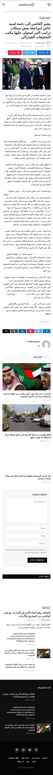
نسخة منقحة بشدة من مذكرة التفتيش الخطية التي (29, 194)
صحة (27, 761)
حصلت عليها (20, 294)
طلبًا (28, 141)
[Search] (3, 4)
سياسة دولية (46, 607)
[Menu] (49, 4)
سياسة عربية (36, 758)
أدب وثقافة (20, 761)
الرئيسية (44, 758)
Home (48, 11)
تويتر (31, 304)
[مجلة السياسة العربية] (26, 4)
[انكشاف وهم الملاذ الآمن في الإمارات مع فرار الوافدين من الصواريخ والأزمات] (26, 595)
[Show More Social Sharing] (4, 52)
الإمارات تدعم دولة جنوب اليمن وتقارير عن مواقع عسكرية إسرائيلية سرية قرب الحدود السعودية (19, 652)
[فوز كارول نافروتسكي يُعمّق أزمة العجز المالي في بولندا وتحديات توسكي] (26, 458)
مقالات (34, 761)
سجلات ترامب (44, 321)
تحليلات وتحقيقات (45, 18)
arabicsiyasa (40, 43)
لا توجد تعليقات (38, 46)
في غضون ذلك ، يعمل (42, 254)
